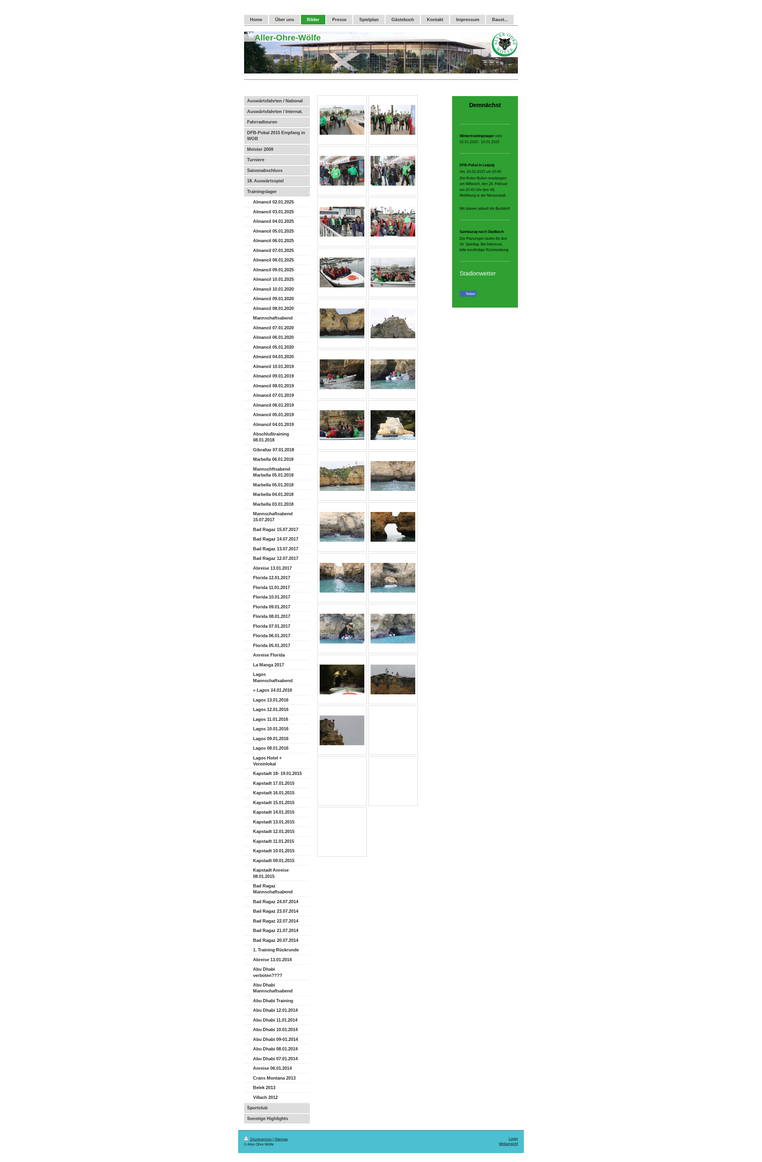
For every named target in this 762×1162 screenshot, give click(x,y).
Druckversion (261, 1139)
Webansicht (508, 1144)
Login (513, 1139)
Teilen (470, 294)
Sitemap (281, 1139)
